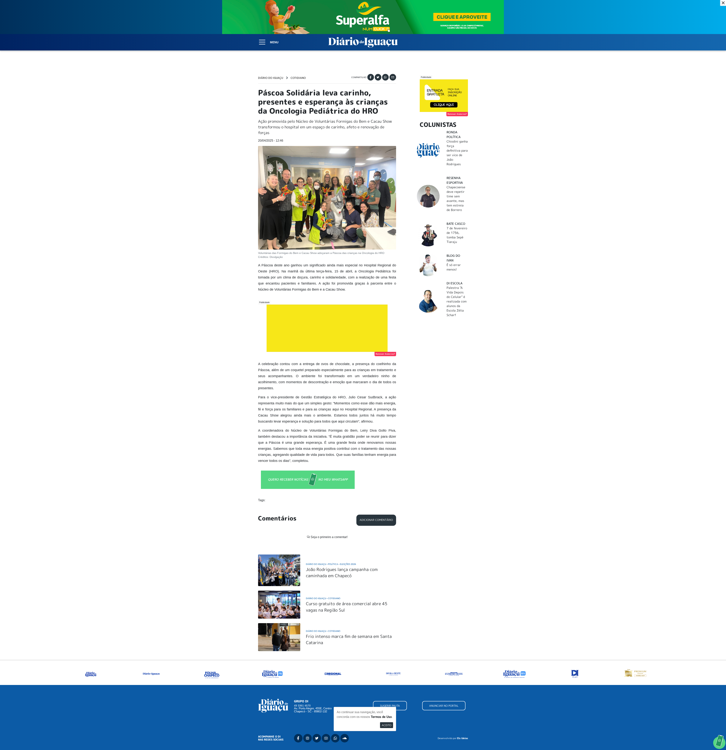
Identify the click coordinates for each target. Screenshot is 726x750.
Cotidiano (298, 78)
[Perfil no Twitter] (317, 738)
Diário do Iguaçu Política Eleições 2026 (331, 564)
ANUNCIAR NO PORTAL (443, 705)
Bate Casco (456, 224)
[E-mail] (392, 77)
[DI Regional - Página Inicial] (91, 674)
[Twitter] (378, 77)
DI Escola (454, 283)
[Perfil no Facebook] (298, 738)
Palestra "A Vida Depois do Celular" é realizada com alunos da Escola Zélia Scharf (457, 301)
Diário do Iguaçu (270, 78)
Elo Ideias (462, 738)
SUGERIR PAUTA (390, 705)
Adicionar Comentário (376, 520)
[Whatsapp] (385, 77)
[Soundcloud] (344, 738)
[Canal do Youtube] (326, 738)
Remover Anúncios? (385, 353)
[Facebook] (370, 77)
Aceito (386, 725)
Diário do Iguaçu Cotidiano (323, 598)
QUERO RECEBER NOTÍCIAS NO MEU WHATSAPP (308, 479)
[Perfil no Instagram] (307, 738)
